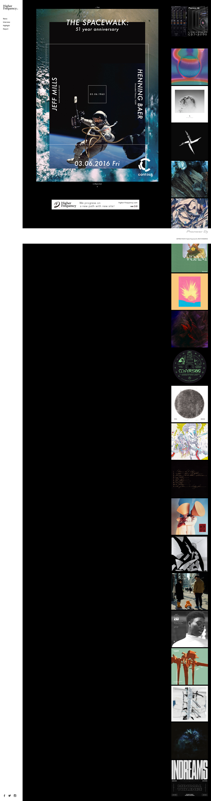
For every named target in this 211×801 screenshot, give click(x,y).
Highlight (6, 26)
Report (5, 29)
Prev (97, 7)
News (5, 19)
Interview (6, 22)
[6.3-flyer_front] (97, 181)
